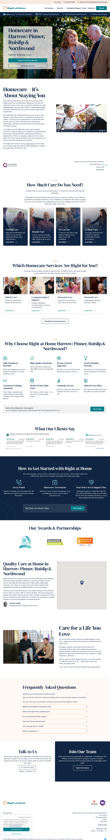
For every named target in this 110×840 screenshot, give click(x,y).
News (84, 8)
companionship (8, 107)
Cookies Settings (16, 833)
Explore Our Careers (82, 768)
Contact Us (91, 8)
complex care (28, 144)
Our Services (49, 8)
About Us (60, 8)
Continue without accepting (24, 817)
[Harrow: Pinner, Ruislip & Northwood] (14, 8)
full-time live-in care (38, 107)
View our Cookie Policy (15, 826)
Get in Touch (97, 409)
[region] (16, 827)
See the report (100, 169)
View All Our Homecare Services (55, 321)
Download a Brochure (27, 66)
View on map (102, 824)
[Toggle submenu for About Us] (64, 8)
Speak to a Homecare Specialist (27, 60)
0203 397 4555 (28, 767)
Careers (101, 8)
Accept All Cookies (16, 829)
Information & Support (74, 8)
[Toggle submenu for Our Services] (55, 8)
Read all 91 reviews (100, 448)
